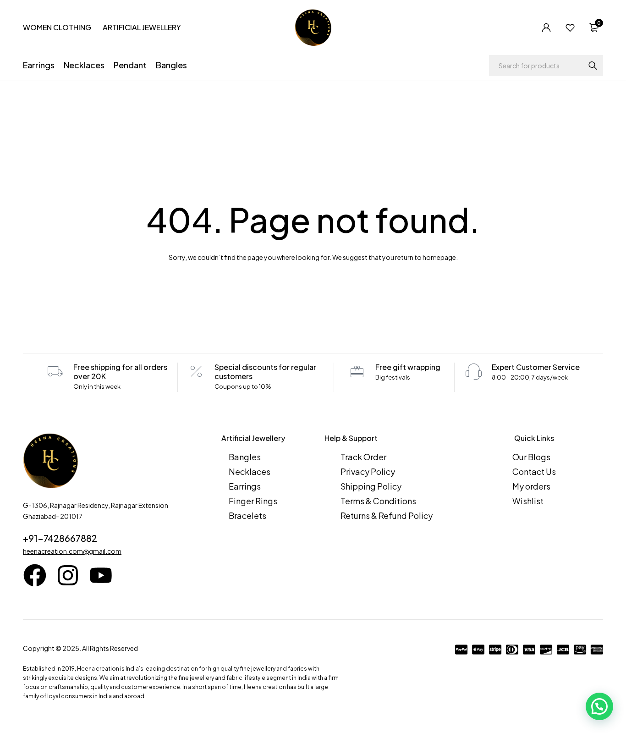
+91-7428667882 (60, 538)
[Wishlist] (570, 27)
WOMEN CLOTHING (57, 27)
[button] (599, 706)
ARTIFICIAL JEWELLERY (142, 27)
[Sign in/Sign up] (546, 27)
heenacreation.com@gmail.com (72, 551)
